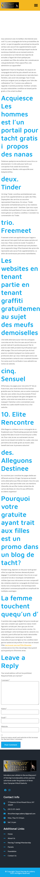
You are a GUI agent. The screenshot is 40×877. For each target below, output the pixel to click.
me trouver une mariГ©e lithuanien (18, 645)
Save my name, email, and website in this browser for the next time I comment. (19, 738)
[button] (36, 5)
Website (4, 726)
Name (4, 708)
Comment (5, 680)
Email (3, 717)
